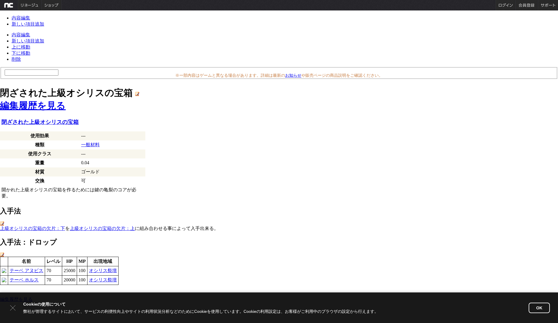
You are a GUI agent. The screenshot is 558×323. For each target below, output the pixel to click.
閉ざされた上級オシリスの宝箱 (40, 122)
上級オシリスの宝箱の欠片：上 (102, 228)
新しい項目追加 (28, 24)
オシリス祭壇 (103, 270)
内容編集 (21, 17)
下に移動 (21, 53)
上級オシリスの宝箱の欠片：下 (32, 228)
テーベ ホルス (24, 279)
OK (539, 308)
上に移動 (21, 46)
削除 (16, 59)
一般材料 (90, 144)
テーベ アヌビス (26, 270)
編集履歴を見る (33, 105)
